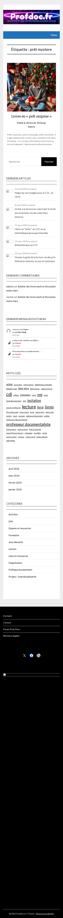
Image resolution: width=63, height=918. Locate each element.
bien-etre (23, 388)
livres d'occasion (12, 412)
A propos (7, 616)
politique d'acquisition (34, 416)
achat (9, 384)
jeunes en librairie (13, 408)
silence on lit (30, 437)
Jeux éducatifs (16, 542)
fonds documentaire (14, 401)
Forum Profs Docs (11, 629)
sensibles (37, 433)
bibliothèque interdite (43, 385)
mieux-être (39, 412)
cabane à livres (46, 389)
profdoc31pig (20, 332)
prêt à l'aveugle (35, 429)
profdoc (47, 416)
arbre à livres (28, 385)
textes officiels (42, 437)
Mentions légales (11, 635)
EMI (11, 521)
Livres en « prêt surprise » (31, 116)
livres (49, 407)
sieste (44, 433)
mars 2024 (14, 475)
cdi (9, 394)
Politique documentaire (20, 569)
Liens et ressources (18, 556)
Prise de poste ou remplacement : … (26, 351)
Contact (7, 622)
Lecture (12, 549)
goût (24, 401)
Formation (14, 535)
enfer (46, 395)
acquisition (18, 385)
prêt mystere (11, 429)
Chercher (49, 161)
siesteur (21, 437)
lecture (29, 406)
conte (34, 395)
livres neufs (24, 412)
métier (9, 416)
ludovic (31, 126)
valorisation (10, 440)
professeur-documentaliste (16, 420)
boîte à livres (35, 389)
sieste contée (11, 437)
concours (25, 394)
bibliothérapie (11, 389)
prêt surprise (23, 429)
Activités (13, 514)
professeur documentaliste (28, 424)
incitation (34, 400)
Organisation (15, 562)
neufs (15, 416)
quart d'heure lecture (14, 433)
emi (39, 394)
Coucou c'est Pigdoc (20, 329)
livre (40, 407)
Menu (54, 34)
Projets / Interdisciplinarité (22, 576)
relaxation (28, 433)
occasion (22, 416)
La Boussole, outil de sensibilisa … (26, 340)
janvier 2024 (15, 489)
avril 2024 (14, 468)
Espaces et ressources (20, 528)
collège (16, 395)
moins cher (50, 412)
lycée (32, 412)
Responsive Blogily (45, 913)
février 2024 (15, 482)
